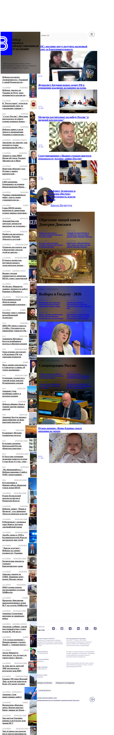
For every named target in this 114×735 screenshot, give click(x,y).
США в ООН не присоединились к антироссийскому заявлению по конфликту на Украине (21, 44)
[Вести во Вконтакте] (78, 628)
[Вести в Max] (62, 628)
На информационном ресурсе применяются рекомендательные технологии (57, 700)
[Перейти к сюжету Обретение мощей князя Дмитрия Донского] (65, 266)
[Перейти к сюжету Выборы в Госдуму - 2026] (65, 338)
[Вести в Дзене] (53, 628)
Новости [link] (45, 35)
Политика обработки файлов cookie (46, 698)
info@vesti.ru (40, 661)
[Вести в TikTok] (95, 628)
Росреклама (39, 677)
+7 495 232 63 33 (41, 669)
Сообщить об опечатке (44, 683)
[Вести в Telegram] (70, 628)
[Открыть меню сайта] (92, 34)
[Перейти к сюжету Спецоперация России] (65, 407)
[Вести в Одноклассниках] (87, 628)
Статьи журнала (44, 690)
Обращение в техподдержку (65, 683)
